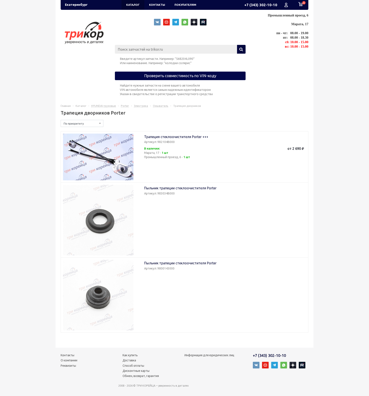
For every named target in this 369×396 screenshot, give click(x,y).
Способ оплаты (133, 365)
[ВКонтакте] (157, 22)
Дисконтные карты (136, 370)
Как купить (130, 355)
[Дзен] (194, 22)
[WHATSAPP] (185, 22)
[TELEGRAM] (175, 22)
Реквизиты (68, 365)
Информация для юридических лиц (209, 355)
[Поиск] (241, 49)
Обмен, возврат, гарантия (141, 376)
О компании (69, 360)
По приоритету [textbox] (74, 123)
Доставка (129, 360)
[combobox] (82, 123)
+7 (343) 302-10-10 (260, 5)
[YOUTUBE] (166, 22)
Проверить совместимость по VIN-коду (180, 76)
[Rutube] (203, 22)
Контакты (67, 355)
